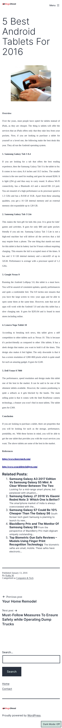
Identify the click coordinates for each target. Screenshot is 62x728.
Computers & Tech (24, 578)
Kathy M (9, 575)
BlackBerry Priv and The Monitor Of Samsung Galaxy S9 (34, 525)
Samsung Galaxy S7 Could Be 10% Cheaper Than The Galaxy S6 (33, 511)
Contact (7, 688)
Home (5, 683)
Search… (7, 652)
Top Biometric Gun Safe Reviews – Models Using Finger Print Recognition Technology (33, 541)
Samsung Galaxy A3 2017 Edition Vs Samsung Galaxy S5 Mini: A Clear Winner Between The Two (32, 482)
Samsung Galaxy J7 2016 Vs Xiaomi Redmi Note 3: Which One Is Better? (34, 497)
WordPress (34, 715)
